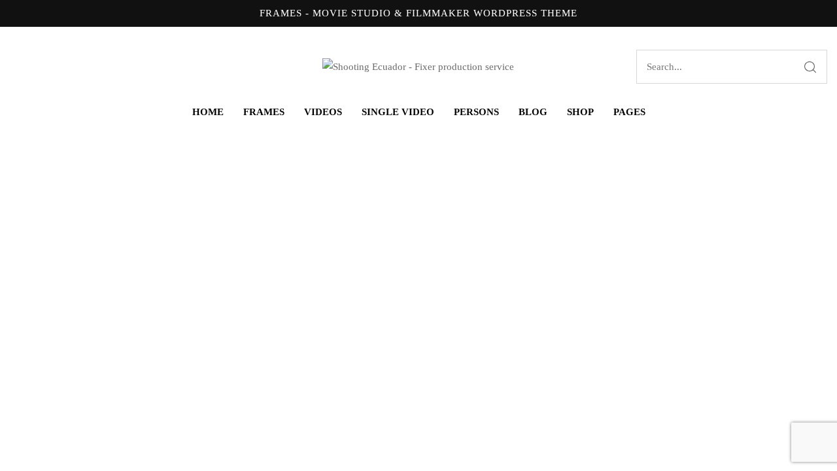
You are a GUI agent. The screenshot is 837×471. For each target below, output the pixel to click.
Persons (476, 112)
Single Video (398, 112)
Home (208, 112)
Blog (533, 112)
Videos (323, 112)
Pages (629, 112)
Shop (580, 112)
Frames (263, 112)
